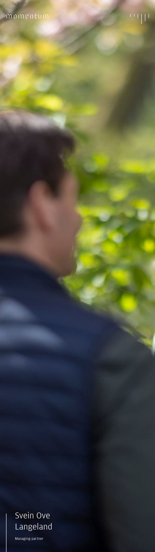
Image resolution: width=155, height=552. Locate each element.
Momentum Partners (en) (27, 18)
